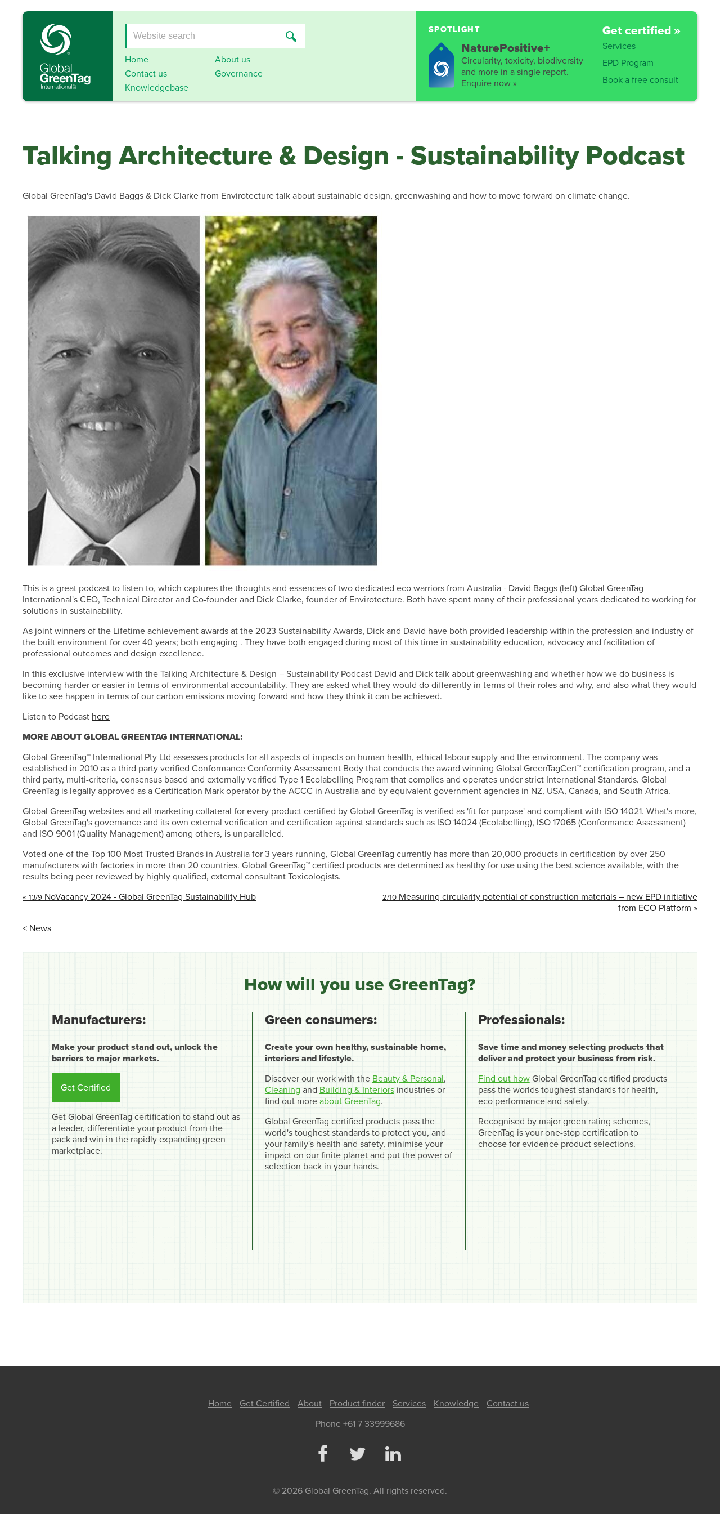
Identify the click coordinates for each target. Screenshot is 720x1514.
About (310, 1403)
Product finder (357, 1403)
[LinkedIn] (392, 1455)
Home (136, 59)
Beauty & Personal (408, 1078)
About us (232, 59)
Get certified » (641, 31)
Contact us (146, 73)
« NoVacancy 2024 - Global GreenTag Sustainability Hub (139, 897)
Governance (239, 73)
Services (619, 46)
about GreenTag (350, 1101)
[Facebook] (322, 1455)
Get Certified (86, 1087)
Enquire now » (489, 83)
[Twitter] (358, 1455)
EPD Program (628, 63)
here (101, 716)
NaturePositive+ (505, 48)
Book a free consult (640, 80)
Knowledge (456, 1403)
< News (36, 928)
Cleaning (282, 1090)
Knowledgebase (156, 87)
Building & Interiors (357, 1090)
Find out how (504, 1078)
